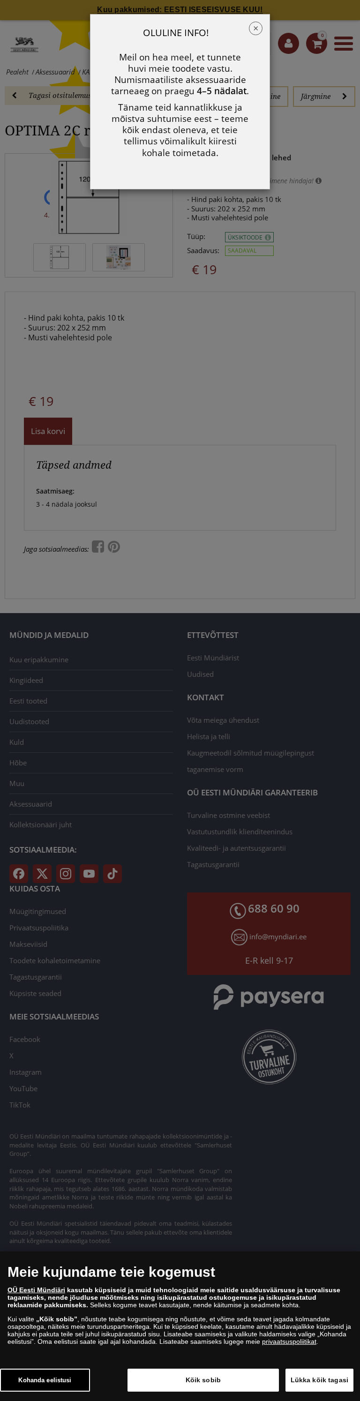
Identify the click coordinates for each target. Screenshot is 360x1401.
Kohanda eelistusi (44, 1380)
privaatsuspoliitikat (289, 1341)
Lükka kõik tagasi (319, 1380)
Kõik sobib (203, 1380)
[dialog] (180, 1326)
